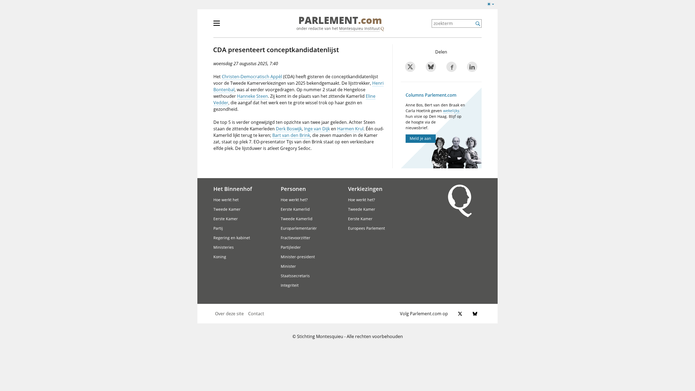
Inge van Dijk (317, 129)
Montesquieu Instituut (359, 28)
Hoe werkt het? (294, 199)
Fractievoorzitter (295, 237)
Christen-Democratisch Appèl (252, 77)
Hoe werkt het (226, 199)
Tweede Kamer (227, 209)
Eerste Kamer (225, 218)
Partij (218, 228)
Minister (288, 266)
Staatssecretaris (295, 275)
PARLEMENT (340, 21)
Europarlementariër (299, 228)
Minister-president (298, 256)
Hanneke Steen (252, 96)
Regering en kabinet (231, 237)
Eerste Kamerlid (295, 209)
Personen (293, 189)
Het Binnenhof (232, 189)
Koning (219, 256)
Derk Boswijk (289, 129)
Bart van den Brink (291, 135)
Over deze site (229, 314)
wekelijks (451, 110)
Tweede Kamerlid (296, 218)
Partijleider (291, 247)
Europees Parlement (366, 228)
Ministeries (223, 247)
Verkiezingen (365, 189)
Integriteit (290, 285)
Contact (256, 314)
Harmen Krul (350, 129)
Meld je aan (420, 138)
